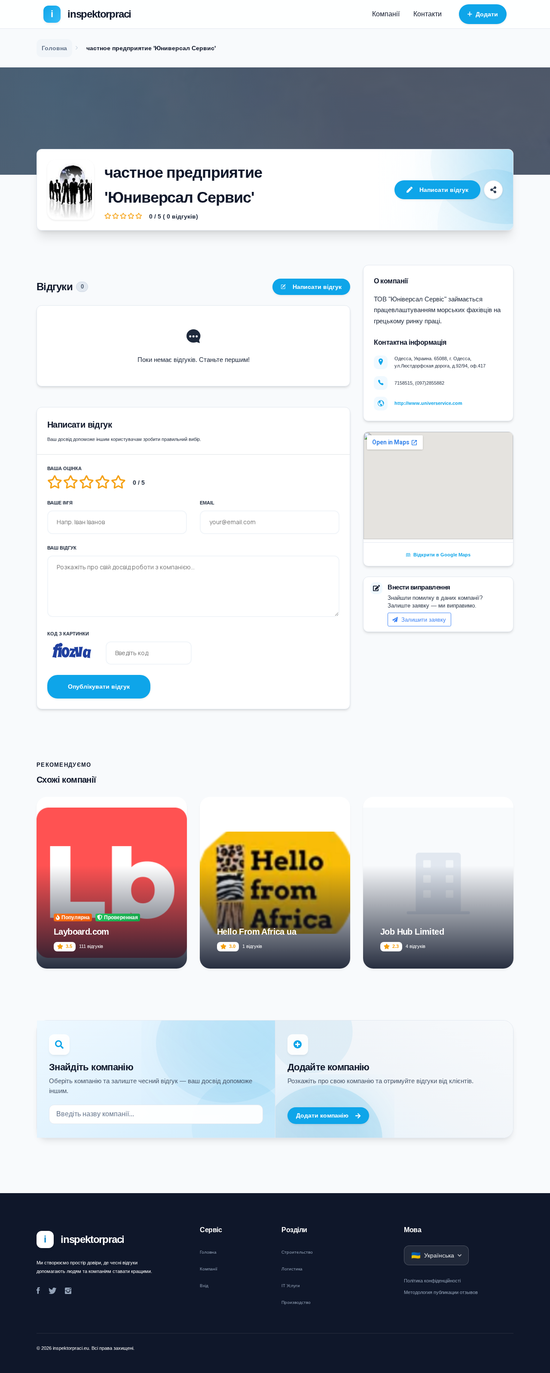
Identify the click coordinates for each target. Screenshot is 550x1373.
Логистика (291, 1269)
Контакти (427, 14)
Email (207, 502)
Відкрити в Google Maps (441, 554)
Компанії (386, 14)
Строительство (297, 1252)
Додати (487, 14)
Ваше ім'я (60, 502)
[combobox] (156, 1114)
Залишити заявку (423, 620)
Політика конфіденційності (432, 1280)
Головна (208, 1252)
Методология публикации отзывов (441, 1292)
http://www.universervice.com (428, 403)
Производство (296, 1302)
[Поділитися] (493, 189)
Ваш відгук (61, 547)
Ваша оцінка (64, 468)
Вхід (204, 1285)
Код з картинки (68, 633)
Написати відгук (443, 189)
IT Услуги (290, 1285)
